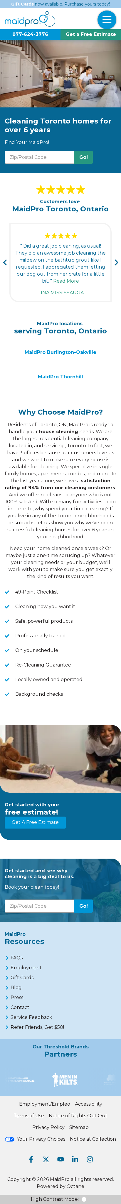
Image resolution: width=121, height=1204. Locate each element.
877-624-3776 (30, 34)
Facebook (31, 1159)
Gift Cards (22, 4)
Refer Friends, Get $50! (37, 1027)
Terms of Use (29, 1115)
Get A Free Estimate (35, 822)
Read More (66, 281)
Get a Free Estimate (91, 34)
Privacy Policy (48, 1127)
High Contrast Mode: (55, 1199)
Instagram (90, 1159)
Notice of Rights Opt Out (78, 1115)
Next (116, 262)
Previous (4, 262)
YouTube (60, 1159)
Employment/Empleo (44, 1104)
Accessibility (88, 1104)
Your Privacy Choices (41, 1139)
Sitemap (79, 1127)
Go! (83, 157)
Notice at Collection (93, 1139)
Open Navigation (107, 20)
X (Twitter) (45, 1159)
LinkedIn (75, 1159)
